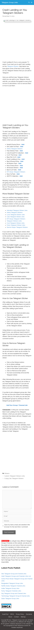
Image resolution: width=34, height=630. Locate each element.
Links (23, 223)
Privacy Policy (20, 614)
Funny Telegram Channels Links (11, 591)
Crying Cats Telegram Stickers (14, 478)
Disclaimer (29, 614)
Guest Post (5, 614)
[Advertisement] (17, 43)
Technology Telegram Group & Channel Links (15, 596)
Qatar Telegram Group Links (10, 598)
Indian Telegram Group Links (10, 588)
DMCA (12, 614)
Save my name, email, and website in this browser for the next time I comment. (17, 526)
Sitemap (23, 617)
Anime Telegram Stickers (15, 148)
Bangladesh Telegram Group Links (12, 583)
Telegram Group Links (10, 2)
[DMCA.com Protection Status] (6, 608)
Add (22, 144)
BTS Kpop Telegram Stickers (16, 172)
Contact (16, 617)
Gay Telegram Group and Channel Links (13, 593)
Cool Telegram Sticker (14, 223)
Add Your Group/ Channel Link (17, 405)
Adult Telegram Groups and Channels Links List (16, 576)
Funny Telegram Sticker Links (16, 225)
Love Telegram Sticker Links (16, 214)
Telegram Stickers (13, 66)
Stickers (6, 473)
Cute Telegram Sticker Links (16, 217)
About (10, 617)
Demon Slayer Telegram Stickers (17, 227)
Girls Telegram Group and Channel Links (13, 573)
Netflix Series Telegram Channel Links (13, 586)
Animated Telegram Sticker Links (17, 210)
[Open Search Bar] (29, 2)
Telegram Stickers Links (14, 221)
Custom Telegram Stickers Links (14, 476)
